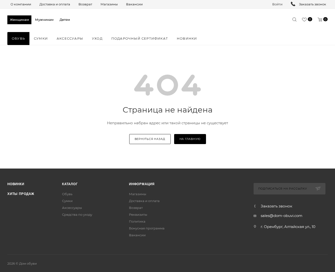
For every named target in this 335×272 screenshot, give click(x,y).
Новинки (15, 184)
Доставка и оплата (144, 201)
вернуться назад (150, 139)
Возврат (136, 208)
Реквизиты (138, 214)
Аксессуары (72, 208)
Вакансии (137, 235)
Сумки (67, 201)
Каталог (70, 184)
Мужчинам (44, 20)
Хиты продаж (20, 194)
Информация (142, 184)
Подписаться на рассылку (282, 188)
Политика (137, 221)
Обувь (67, 194)
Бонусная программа (147, 228)
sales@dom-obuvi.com (281, 215)
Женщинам (19, 20)
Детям (65, 20)
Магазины (137, 194)
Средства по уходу (77, 214)
